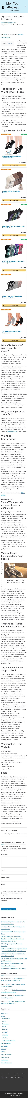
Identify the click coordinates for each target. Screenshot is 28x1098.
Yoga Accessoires (6, 1054)
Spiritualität (4, 1046)
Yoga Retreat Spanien (8, 1040)
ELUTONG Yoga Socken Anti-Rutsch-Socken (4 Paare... (13, 262)
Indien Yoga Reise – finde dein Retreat (15, 834)
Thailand (4, 1037)
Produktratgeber (6, 1043)
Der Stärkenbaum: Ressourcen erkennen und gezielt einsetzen (14, 960)
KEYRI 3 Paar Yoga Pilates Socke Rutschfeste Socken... (12, 297)
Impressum (10, 1095)
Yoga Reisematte (12, 431)
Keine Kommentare (5, 37)
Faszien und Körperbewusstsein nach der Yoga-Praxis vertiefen (13, 923)
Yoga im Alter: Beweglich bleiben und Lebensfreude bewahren (12, 965)
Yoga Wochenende (6, 1063)
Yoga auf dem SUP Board (9, 830)
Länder (3, 1016)
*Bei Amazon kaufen (15, 165)
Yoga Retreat (5, 1057)
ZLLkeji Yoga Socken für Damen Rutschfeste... (11, 332)
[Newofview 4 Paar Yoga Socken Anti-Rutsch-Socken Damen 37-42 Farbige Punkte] (14, 215)
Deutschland (6, 1018)
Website (3, 884)
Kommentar (4, 854)
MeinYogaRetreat (18, 1093)
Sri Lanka (5, 1035)
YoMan (5, 34)
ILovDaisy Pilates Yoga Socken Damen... (11, 192)
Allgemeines (20, 34)
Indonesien (5, 1024)
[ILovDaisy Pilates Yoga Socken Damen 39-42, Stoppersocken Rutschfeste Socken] (14, 180)
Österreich (5, 1029)
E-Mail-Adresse (5, 877)
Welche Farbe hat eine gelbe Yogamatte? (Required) (11, 899)
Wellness (3, 1049)
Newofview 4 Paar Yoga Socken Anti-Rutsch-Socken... (13, 227)
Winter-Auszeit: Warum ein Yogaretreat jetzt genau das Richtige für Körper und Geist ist (14, 950)
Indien (4, 1021)
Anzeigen (10, 43)
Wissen (3, 1051)
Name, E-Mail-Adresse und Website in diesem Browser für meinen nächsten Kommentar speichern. (14, 893)
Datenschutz (17, 1095)
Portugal (4, 1032)
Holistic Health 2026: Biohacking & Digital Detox (13, 933)
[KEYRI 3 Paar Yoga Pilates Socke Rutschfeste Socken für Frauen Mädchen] (14, 285)
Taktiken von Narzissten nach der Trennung (13, 968)
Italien (4, 1026)
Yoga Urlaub (4, 1060)
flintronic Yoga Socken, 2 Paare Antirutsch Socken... (11, 156)
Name (3, 870)
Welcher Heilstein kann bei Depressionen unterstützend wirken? (13, 955)
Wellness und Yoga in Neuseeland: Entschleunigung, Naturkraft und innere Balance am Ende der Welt (12, 939)
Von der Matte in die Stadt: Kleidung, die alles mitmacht (13, 928)
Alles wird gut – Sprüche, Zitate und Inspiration (11, 945)
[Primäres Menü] (25, 6)
